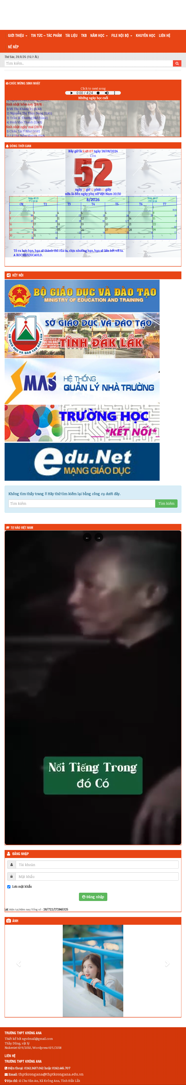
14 (141, 219)
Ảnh (15, 921)
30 (21, 236)
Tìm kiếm (166, 503)
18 (69, 225)
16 (21, 225)
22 (165, 225)
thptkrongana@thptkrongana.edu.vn (51, 1075)
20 (117, 225)
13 (117, 219)
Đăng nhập (20, 854)
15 (165, 219)
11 (69, 219)
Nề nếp (13, 47)
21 (141, 225)
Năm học (97, 36)
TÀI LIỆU (71, 36)
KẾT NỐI (17, 275)
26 (93, 231)
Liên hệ (164, 36)
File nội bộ (120, 36)
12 (93, 219)
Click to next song (93, 88)
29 (165, 231)
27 (117, 231)
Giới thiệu (16, 36)
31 (45, 236)
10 (45, 219)
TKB (84, 36)
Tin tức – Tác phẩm (46, 36)
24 (45, 231)
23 (21, 231)
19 (93, 225)
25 (69, 231)
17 (45, 225)
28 (141, 231)
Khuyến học (145, 36)
